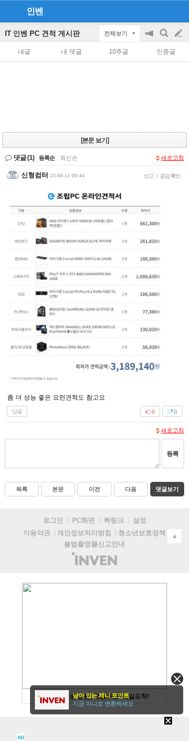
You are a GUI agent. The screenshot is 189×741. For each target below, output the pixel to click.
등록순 (47, 157)
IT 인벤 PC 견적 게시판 (42, 33)
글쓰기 (179, 33)
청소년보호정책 (142, 533)
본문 (58, 489)
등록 (172, 453)
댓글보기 (167, 489)
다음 (131, 489)
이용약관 (36, 533)
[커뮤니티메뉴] (10, 10)
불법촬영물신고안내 (94, 544)
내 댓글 (71, 51)
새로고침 (172, 157)
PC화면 (83, 520)
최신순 (69, 157)
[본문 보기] (95, 140)
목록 (22, 489)
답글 (17, 411)
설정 (139, 520)
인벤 (35, 11)
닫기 (177, 679)
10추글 (118, 51)
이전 (94, 489)
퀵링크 (114, 520)
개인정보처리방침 (84, 533)
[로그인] (160, 10)
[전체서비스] (178, 10)
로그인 (53, 520)
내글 (24, 51)
